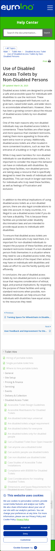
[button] (51, 7)
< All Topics (10, 48)
